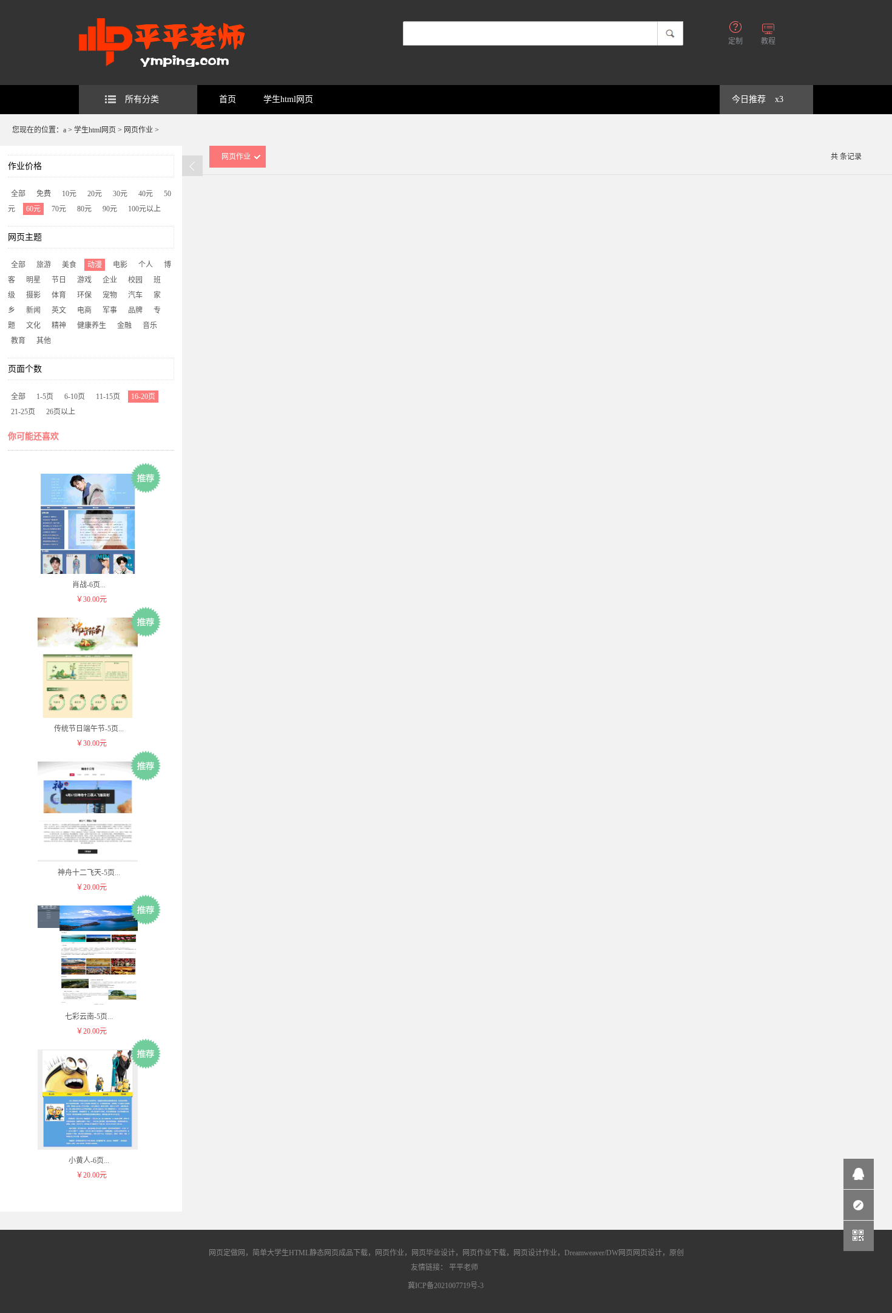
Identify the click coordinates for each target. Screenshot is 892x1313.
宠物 (110, 295)
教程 (768, 41)
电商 (84, 310)
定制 (735, 41)
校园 (135, 280)
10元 (69, 193)
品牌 (135, 310)
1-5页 (44, 396)
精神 (59, 325)
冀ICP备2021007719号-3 (446, 1285)
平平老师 (463, 1267)
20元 (94, 193)
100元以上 (144, 209)
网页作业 (138, 130)
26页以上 (60, 412)
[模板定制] (858, 1205)
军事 (110, 310)
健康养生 (91, 325)
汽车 (135, 295)
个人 (145, 265)
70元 (59, 209)
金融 (124, 325)
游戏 (84, 280)
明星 (33, 280)
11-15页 (108, 396)
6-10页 (74, 396)
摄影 (33, 295)
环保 (84, 295)
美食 (69, 265)
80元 (84, 209)
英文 (59, 310)
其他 (43, 340)
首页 (227, 99)
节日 (59, 280)
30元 (120, 193)
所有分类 (142, 99)
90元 (110, 209)
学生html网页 (288, 99)
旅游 (43, 265)
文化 (33, 325)
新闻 (33, 310)
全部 (18, 193)
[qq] (858, 1174)
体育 (59, 295)
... (89, 585)
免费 (43, 193)
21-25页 (23, 412)
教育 (18, 340)
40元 (145, 193)
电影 (120, 265)
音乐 (150, 325)
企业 (110, 280)
